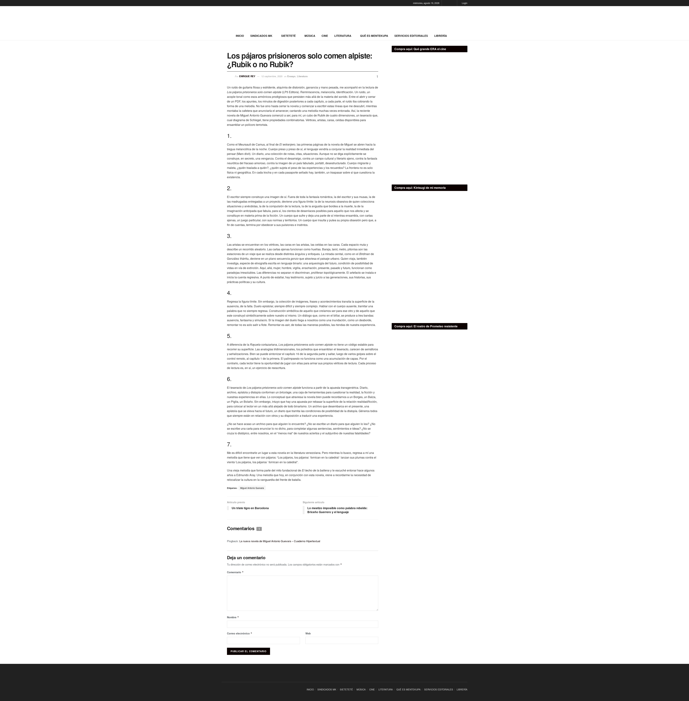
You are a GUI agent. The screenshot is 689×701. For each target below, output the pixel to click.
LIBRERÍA (440, 36)
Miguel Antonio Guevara (252, 487)
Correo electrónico (239, 633)
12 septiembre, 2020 (271, 76)
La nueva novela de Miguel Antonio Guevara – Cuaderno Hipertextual (279, 541)
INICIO (240, 36)
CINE (325, 36)
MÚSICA (309, 36)
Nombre (233, 617)
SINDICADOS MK (261, 36)
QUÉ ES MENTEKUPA (374, 36)
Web (308, 633)
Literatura (302, 76)
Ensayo (291, 76)
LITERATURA (342, 36)
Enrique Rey (247, 76)
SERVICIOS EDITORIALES (411, 36)
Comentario (235, 572)
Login (464, 2)
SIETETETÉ (288, 36)
